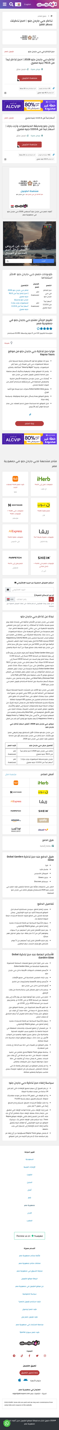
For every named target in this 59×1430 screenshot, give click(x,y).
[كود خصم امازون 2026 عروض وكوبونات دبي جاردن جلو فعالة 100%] (16, 820)
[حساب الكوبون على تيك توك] (22, 1356)
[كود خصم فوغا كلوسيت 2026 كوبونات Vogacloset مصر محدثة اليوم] (16, 829)
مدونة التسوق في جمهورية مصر (30, 1271)
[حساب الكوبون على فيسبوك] (29, 1356)
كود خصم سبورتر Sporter (29, 1332)
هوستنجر (15, 518)
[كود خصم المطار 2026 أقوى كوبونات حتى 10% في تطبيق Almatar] (43, 829)
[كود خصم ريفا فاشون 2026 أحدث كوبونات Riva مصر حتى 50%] (44, 531)
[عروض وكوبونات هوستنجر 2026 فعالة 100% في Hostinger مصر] (15, 505)
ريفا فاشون (44, 541)
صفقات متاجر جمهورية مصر (30, 1263)
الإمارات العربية (29, 1167)
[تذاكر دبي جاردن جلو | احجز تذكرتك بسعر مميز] (29, 188)
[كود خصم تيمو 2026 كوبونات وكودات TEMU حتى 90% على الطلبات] (15, 478)
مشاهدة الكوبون (29, 78)
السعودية (30, 1159)
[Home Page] (47, 4)
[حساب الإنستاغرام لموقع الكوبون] (45, 1356)
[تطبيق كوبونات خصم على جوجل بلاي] (25, 1380)
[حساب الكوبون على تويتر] (37, 1356)
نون (43, 515)
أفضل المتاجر (47, 774)
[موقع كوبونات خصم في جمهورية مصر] (51, 15)
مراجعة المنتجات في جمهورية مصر (29, 1324)
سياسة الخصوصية (29, 1294)
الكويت (29, 1174)
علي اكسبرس (15, 541)
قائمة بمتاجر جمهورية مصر (29, 1255)
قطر (29, 1197)
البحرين (29, 1182)
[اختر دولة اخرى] (18, 4)
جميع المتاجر (42, 16)
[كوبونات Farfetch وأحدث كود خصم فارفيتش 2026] (15, 557)
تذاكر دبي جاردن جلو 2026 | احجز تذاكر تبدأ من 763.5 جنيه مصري (18, 293)
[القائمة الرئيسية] (4, 4)
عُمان (29, 1190)
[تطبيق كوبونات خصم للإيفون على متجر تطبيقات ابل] (19, 1380)
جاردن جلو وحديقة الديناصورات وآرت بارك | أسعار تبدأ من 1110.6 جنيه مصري (19, 304)
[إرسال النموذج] (51, 599)
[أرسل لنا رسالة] (6, 1423)
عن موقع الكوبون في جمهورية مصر (29, 1286)
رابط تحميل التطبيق (29, 1373)
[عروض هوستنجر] (29, 105)
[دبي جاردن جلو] (29, 37)
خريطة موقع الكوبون (29, 1278)
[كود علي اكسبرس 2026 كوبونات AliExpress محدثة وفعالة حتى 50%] (15, 531)
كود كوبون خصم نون (29, 1317)
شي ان (43, 570)
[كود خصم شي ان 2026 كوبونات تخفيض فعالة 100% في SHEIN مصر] (44, 557)
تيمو (15, 491)
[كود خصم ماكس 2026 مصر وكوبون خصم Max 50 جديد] (43, 820)
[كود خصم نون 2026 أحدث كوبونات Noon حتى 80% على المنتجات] (44, 505)
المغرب (29, 1220)
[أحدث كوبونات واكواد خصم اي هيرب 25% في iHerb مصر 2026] (44, 478)
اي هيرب (44, 488)
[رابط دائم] (54, 88)
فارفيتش (15, 567)
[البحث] (11, 4)
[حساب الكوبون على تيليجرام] (14, 1356)
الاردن (29, 1213)
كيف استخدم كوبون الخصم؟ (29, 1301)
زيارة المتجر (29, 423)
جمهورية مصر (29, 1205)
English (27, 4)
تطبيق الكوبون (29, 1366)
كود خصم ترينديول (29, 1309)
